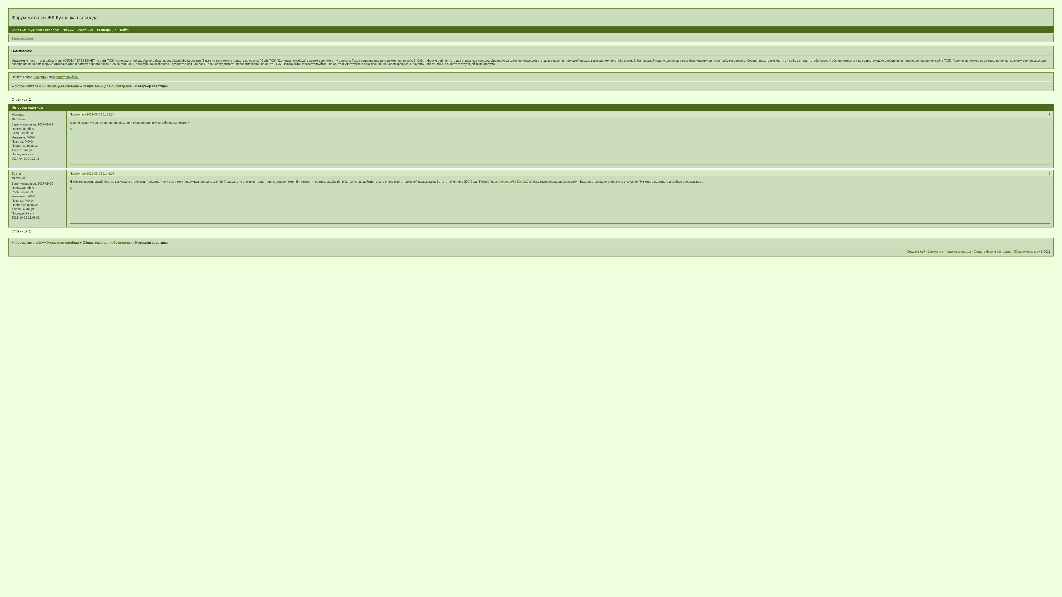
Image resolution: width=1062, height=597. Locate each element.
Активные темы (22, 38)
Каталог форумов (958, 251)
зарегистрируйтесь (66, 76)
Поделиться (78, 114)
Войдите (40, 76)
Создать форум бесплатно (992, 251)
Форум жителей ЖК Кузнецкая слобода (47, 86)
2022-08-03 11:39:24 (100, 114)
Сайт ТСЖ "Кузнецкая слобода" (35, 30)
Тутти (16, 174)
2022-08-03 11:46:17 (100, 173)
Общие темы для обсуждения (107, 86)
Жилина (18, 115)
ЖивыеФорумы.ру (1027, 251)
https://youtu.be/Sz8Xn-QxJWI (511, 181)
